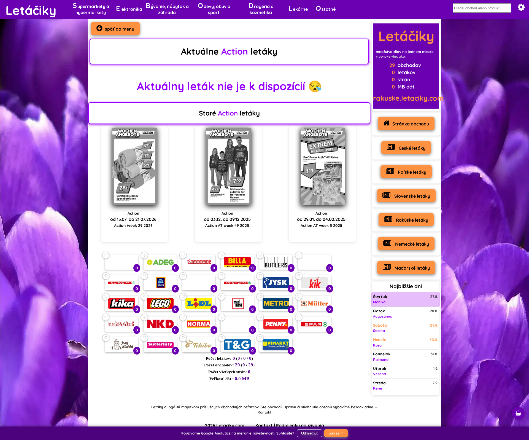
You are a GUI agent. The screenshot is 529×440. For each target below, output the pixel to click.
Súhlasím (336, 433)
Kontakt (264, 412)
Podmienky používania (300, 425)
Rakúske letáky (411, 220)
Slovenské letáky (411, 196)
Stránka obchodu (410, 124)
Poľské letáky (411, 172)
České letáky (411, 148)
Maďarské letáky (411, 268)
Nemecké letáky (411, 244)
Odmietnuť (309, 433)
